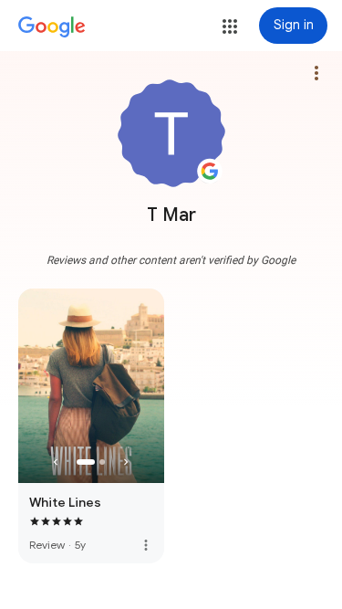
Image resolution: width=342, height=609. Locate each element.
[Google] (52, 27)
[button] (230, 26)
